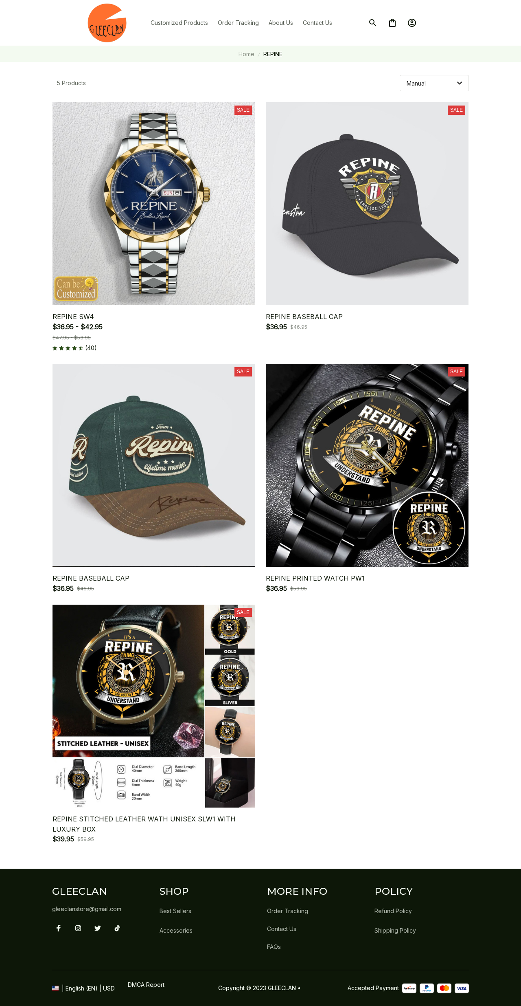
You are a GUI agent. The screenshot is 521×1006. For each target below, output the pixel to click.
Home (246, 54)
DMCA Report (146, 984)
